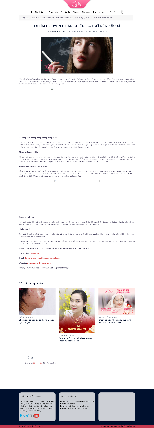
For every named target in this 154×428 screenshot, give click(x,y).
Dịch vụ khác (98, 12)
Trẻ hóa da (65, 12)
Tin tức (112, 12)
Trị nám (76, 12)
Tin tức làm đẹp (46, 18)
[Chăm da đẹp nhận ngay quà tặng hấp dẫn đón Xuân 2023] (116, 301)
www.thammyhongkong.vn (39, 263)
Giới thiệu (39, 12)
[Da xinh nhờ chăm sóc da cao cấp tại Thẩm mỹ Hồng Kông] (77, 310)
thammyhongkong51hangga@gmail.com (42, 258)
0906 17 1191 (82, 408)
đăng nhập (37, 363)
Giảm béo (86, 12)
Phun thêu (53, 12)
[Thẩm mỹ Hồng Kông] (77, 4)
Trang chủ (25, 18)
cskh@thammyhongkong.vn (78, 406)
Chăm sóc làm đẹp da (64, 18)
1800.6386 (35, 253)
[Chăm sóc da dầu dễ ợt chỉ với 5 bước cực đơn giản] (37, 301)
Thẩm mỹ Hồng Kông (57, 31)
